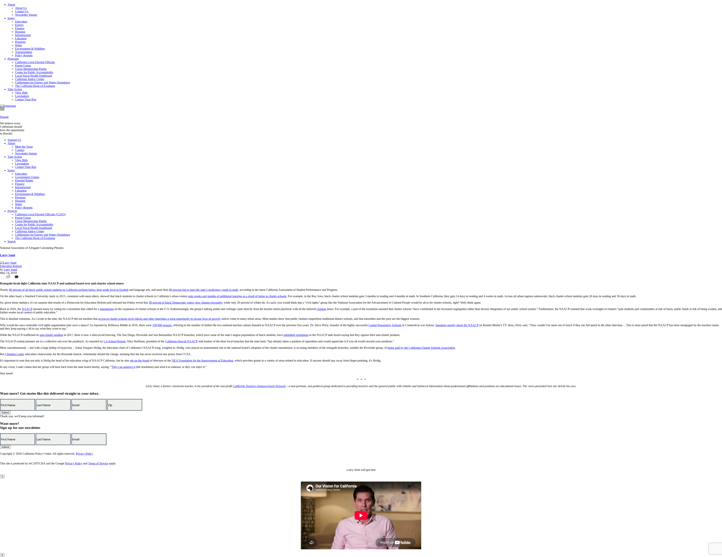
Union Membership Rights (31, 69)
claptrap (321, 309)
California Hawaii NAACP (181, 341)
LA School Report (114, 341)
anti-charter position (51, 335)
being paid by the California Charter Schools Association (421, 347)
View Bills (21, 92)
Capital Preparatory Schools (384, 325)
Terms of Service (98, 463)
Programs (13, 58)
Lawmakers (22, 96)
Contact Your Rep (25, 99)
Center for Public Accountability (34, 72)
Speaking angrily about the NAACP (456, 325)
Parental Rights (24, 180)
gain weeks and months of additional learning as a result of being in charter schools (237, 296)
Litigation (21, 38)
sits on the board (139, 360)
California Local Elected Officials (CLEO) (40, 214)
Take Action (15, 89)
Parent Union (23, 65)
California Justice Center (29, 79)
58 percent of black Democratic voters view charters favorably (185, 302)
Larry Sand (7, 255)
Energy (19, 25)
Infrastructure (23, 35)
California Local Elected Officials (35, 62)
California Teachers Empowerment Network (259, 386)
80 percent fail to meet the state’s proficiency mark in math (203, 289)
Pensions (20, 41)
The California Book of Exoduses (35, 85)
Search (12, 241)
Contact (19, 150)
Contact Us (21, 11)
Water (18, 45)
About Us (21, 8)
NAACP (27, 309)
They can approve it (123, 367)
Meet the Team (24, 146)
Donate (4, 117)
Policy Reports (24, 55)
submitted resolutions (296, 335)
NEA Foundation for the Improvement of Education (202, 360)
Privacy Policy (84, 453)
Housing (20, 31)
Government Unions (27, 177)
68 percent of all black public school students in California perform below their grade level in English (68, 289)
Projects (12, 211)
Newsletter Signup (26, 14)
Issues (11, 18)
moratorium (107, 309)
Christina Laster (14, 354)
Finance (19, 28)
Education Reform (11, 266)
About (11, 4)
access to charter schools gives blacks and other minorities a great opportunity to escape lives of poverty (159, 318)
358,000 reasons (162, 325)
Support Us (14, 139)
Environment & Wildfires (30, 48)
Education (21, 21)
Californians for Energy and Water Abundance (42, 82)
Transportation (23, 52)
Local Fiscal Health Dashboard (33, 75)
